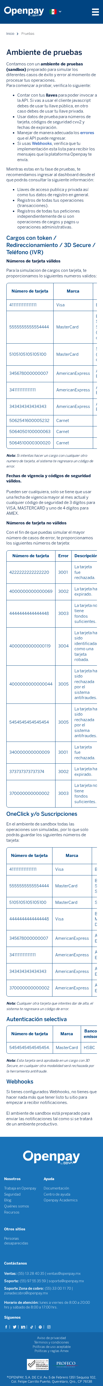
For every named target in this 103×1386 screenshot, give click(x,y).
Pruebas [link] (27, 33)
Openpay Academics (61, 1200)
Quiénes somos (16, 1206)
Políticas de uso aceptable (52, 1347)
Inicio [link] (10, 33)
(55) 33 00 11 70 (58, 1288)
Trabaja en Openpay (20, 1188)
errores (87, 132)
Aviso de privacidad (51, 1338)
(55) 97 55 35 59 (33, 1281)
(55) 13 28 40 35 (31, 1273)
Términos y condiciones (51, 1342)
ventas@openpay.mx (64, 1273)
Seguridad (12, 1194)
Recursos (12, 1212)
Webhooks (42, 143)
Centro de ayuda (57, 1194)
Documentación (56, 1188)
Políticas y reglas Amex (52, 1351)
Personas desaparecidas (16, 1240)
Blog (7, 1200)
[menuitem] (26, 12)
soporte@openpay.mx (66, 1281)
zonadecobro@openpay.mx (26, 1293)
